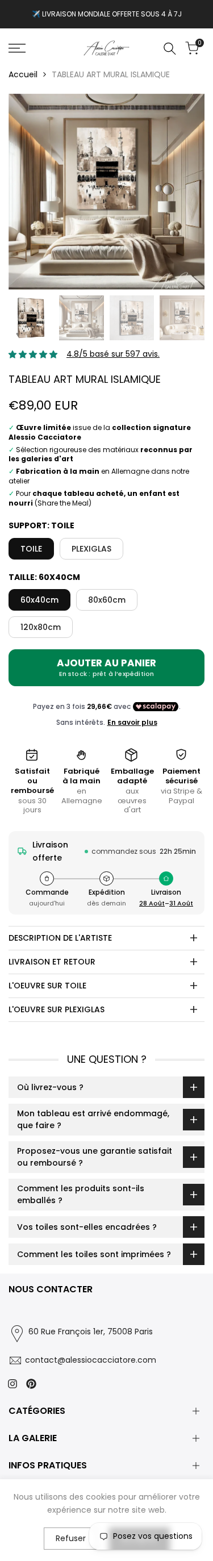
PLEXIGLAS (91, 548)
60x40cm (39, 600)
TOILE (31, 548)
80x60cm (107, 600)
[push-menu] (17, 48)
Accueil (23, 74)
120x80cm (40, 627)
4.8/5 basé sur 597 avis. (113, 354)
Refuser (71, 1538)
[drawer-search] (170, 48)
